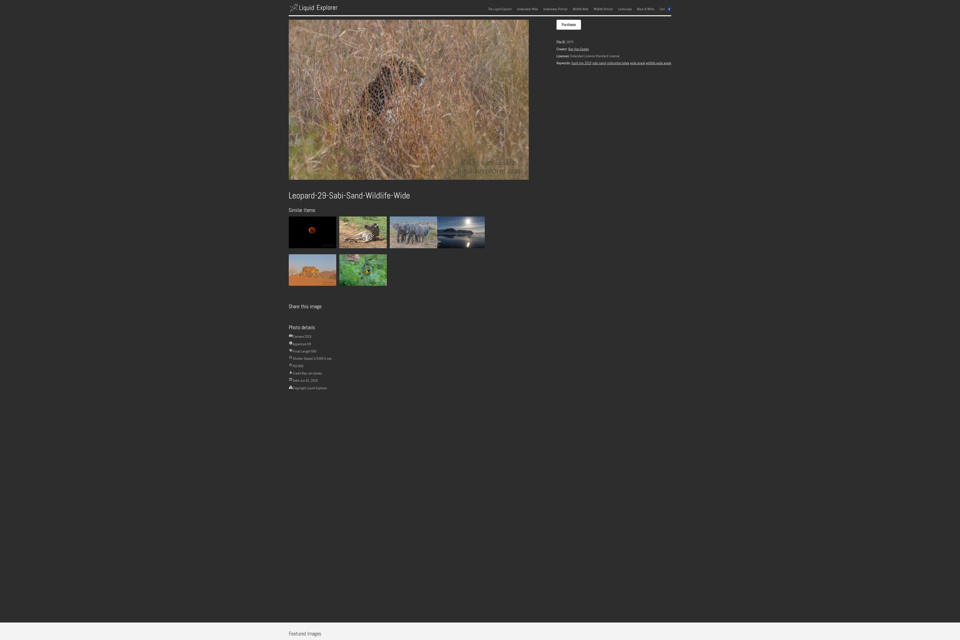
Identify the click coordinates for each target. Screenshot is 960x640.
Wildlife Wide (580, 9)
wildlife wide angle (658, 63)
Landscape (625, 9)
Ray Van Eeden (578, 49)
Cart (662, 9)
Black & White (645, 9)
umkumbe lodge (618, 63)
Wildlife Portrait (603, 9)
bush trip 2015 (582, 63)
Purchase (569, 24)
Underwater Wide (527, 9)
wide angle (637, 63)
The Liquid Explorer (500, 9)
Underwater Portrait (555, 9)
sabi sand (599, 63)
